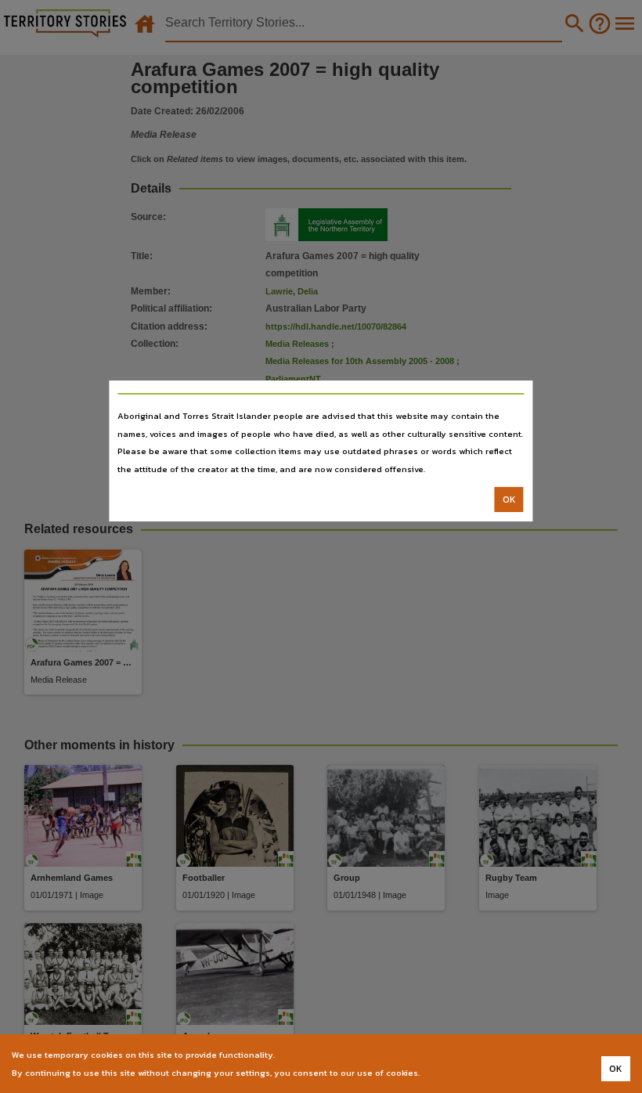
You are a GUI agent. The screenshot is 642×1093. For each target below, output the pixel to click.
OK (509, 499)
